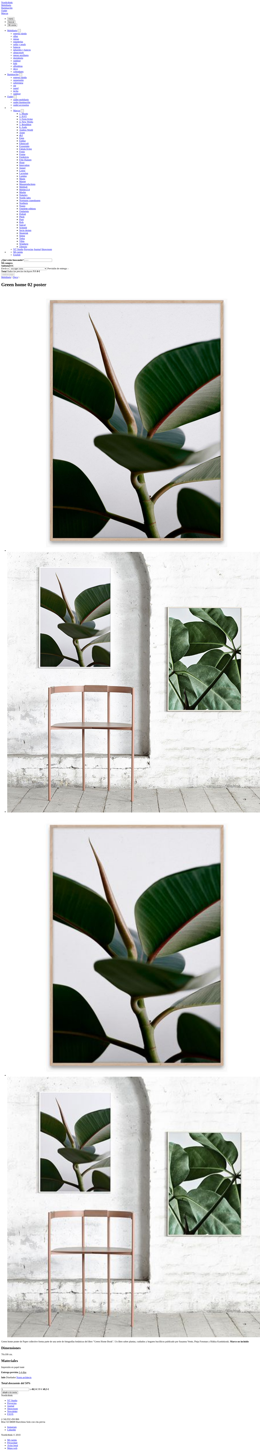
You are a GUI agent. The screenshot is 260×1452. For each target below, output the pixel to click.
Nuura (22, 206)
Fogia (22, 151)
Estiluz (22, 140)
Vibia (21, 241)
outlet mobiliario (21, 99)
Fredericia (24, 157)
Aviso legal (12, 1445)
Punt (21, 219)
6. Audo (23, 127)
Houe (22, 162)
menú (10, 19)
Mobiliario (6, 5)
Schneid (23, 227)
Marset (22, 181)
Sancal (22, 225)
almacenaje (18, 52)
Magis (22, 178)
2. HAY (23, 116)
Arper (22, 132)
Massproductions (27, 184)
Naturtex (23, 195)
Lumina (23, 176)
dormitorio (18, 58)
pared (16, 88)
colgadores (18, 71)
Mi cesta (12, 25)
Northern (23, 203)
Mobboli (23, 187)
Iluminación (6, 8)
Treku (22, 238)
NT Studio (18, 249)
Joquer (22, 168)
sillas (15, 36)
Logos (22, 170)
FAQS (10, 1414)
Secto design (25, 230)
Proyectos (28, 249)
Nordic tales (25, 197)
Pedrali (22, 214)
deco (15, 69)
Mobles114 (24, 189)
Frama (22, 154)
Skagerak (23, 233)
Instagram (12, 1427)
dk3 (21, 135)
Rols (21, 222)
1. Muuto (23, 113)
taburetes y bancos (22, 50)
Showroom (46, 249)
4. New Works (26, 121)
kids (15, 63)
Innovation (24, 165)
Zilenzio (23, 246)
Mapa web (12, 1448)
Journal (37, 249)
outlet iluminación (21, 102)
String (22, 235)
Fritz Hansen (25, 159)
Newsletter (12, 1411)
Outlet (4, 10)
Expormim (24, 146)
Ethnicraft (24, 143)
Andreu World (26, 130)
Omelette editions (27, 208)
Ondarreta (24, 211)
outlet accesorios (21, 105)
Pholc (22, 216)
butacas (16, 47)
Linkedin (11, 1429)
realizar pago (8, 274)
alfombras (18, 66)
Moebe (22, 192)
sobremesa (18, 83)
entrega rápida (20, 33)
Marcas (4, 13)
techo (15, 91)
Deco (15, 277)
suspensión (18, 80)
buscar (11, 22)
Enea (21, 138)
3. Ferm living (26, 119)
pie (14, 85)
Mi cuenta (18, 252)
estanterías (18, 41)
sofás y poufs (19, 44)
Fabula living (25, 149)
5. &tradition (25, 124)
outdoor (17, 60)
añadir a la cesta (9, 1392)
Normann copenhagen (29, 200)
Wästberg (23, 244)
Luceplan (23, 173)
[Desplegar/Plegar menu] (19, 30)
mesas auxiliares (21, 55)
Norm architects (23, 1377)
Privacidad (12, 1442)
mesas (16, 39)
